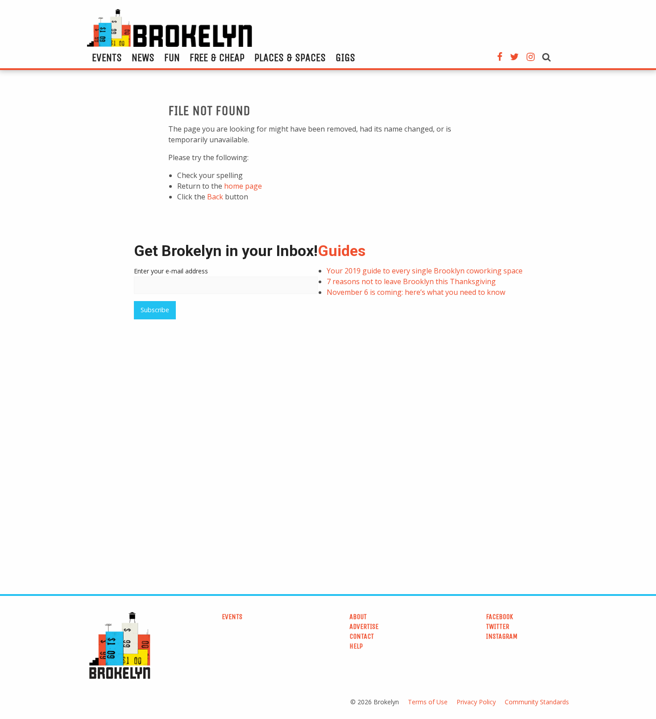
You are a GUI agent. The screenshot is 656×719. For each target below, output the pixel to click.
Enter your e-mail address (171, 271)
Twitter (497, 626)
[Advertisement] (261, 388)
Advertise (363, 626)
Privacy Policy (476, 702)
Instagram (502, 636)
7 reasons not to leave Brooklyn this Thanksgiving (411, 281)
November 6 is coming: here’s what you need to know (416, 292)
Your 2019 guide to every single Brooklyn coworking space (425, 271)
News (143, 57)
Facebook (499, 616)
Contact (361, 636)
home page (243, 186)
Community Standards (537, 702)
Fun (172, 57)
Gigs (345, 57)
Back (215, 197)
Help (356, 646)
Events (107, 57)
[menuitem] (107, 57)
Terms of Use (428, 702)
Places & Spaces (290, 57)
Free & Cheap (217, 57)
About (358, 616)
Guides (341, 251)
